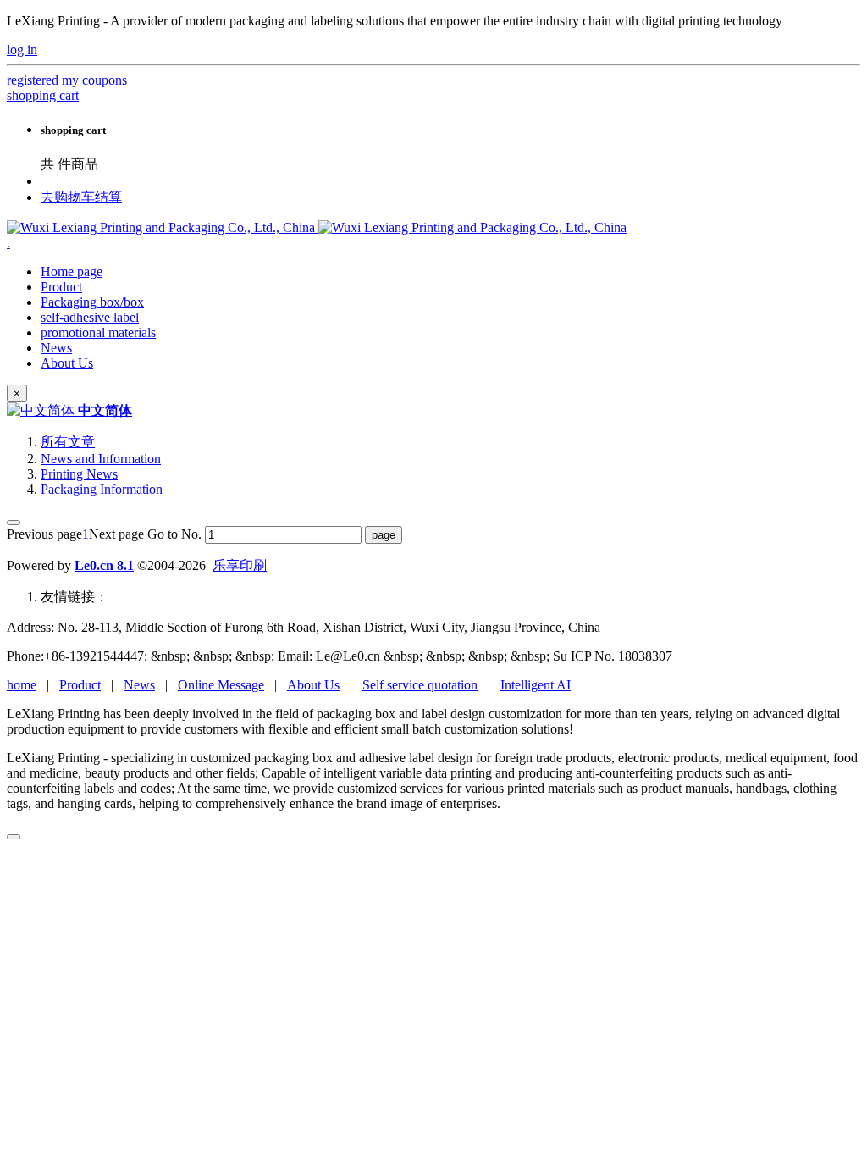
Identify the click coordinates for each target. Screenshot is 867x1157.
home (21, 685)
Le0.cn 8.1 (104, 565)
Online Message (221, 685)
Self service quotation (420, 685)
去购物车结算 (81, 197)
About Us (313, 685)
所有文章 (68, 442)
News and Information (101, 458)
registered (32, 80)
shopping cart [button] (43, 95)
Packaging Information (102, 489)
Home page (71, 271)
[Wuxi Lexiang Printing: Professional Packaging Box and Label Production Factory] (317, 227)
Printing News (79, 474)
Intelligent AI (535, 685)
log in (22, 49)
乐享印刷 (240, 565)
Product (80, 685)
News (139, 685)
